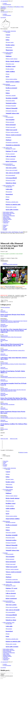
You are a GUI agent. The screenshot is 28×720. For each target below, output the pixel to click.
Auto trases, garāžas (11, 167)
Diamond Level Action (20, 286)
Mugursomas (9, 50)
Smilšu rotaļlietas (10, 71)
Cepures (8, 34)
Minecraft (2, 286)
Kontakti (5, 448)
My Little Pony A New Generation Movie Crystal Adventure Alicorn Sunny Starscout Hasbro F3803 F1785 (14, 331)
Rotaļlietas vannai (10, 66)
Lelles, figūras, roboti (9, 231)
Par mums (5, 442)
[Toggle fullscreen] (2, 677)
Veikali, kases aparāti (11, 129)
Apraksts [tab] (5, 263)
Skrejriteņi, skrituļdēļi (11, 98)
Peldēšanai (8, 56)
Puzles (7, 199)
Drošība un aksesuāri (11, 88)
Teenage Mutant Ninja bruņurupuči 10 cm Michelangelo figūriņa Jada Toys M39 (12, 344)
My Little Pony (4, 326)
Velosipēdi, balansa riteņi (12, 113)
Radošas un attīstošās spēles (13, 204)
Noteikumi (5, 445)
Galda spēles (9, 189)
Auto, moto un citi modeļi (12, 172)
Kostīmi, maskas (10, 45)
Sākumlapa (3, 231)
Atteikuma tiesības (7, 446)
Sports (7, 76)
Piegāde (4, 443)
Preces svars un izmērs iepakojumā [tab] (10, 264)
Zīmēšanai (8, 140)
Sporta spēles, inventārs (12, 209)
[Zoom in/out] (1, 677)
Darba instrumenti (11, 124)
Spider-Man (3, 395)
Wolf (4, 287)
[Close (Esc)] (4, 677)
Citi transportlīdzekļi (11, 178)
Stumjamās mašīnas (11, 103)
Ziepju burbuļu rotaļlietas (13, 81)
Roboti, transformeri (11, 161)
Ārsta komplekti (10, 119)
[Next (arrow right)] (2, 678)
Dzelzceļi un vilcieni (11, 183)
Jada (1, 341)
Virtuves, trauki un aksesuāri (13, 135)
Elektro (8, 93)
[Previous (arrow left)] (1, 678)
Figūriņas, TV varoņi (11, 151)
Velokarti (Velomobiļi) (11, 108)
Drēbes (7, 39)
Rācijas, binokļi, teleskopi (12, 61)
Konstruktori (9, 194)
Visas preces (5, 440)
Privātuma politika (7, 444)
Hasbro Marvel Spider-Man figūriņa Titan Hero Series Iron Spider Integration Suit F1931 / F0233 (14, 398)
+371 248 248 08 (4, 1)
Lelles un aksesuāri (11, 156)
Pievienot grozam (4, 260)
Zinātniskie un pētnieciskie (13, 145)
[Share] (3, 677)
